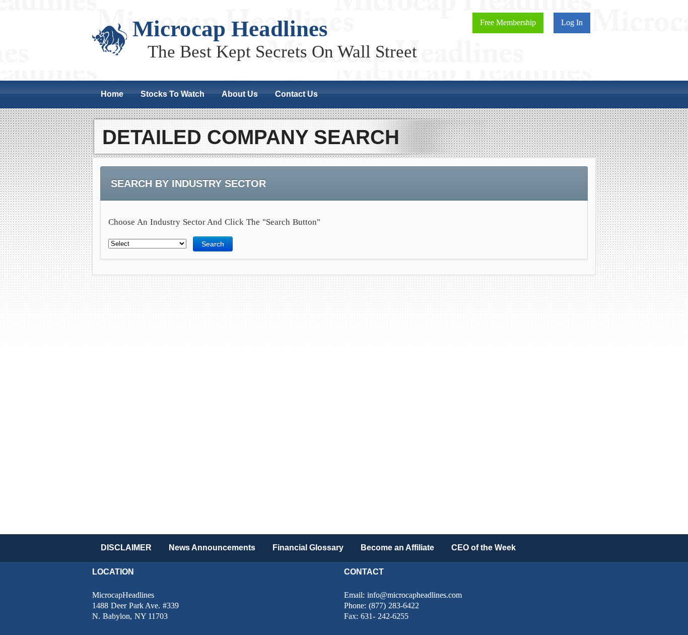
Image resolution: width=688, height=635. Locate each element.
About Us (240, 94)
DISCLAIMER (126, 547)
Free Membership (508, 22)
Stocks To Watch (172, 94)
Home (112, 94)
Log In (572, 22)
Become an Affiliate (397, 547)
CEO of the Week (483, 547)
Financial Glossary (307, 547)
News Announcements (212, 547)
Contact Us (296, 94)
